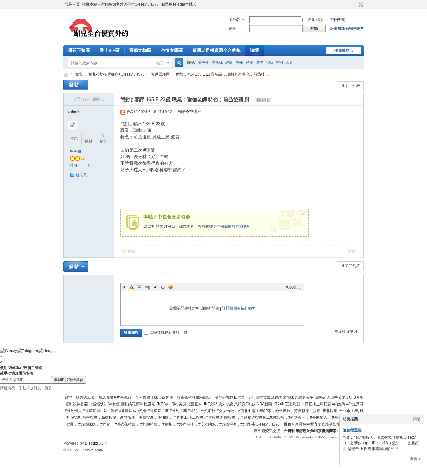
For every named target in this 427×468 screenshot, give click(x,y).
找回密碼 (337, 19)
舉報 (351, 251)
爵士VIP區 (110, 50)
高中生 (203, 62)
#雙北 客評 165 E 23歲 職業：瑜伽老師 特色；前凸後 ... (222, 74)
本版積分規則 (345, 331)
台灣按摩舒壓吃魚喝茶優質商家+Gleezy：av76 (324, 431)
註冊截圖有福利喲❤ (347, 28)
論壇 (254, 50)
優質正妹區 (79, 50)
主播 (239, 62)
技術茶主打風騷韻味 (194, 397)
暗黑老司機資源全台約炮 (217, 50)
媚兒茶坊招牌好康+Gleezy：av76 (116, 74)
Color (131, 287)
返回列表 (352, 85)
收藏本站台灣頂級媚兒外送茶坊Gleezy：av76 (120, 4)
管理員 (75, 151)
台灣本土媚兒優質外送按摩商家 (65, 74)
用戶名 (234, 19)
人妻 (289, 62)
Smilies (171, 287)
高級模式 (292, 287)
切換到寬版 (360, 4)
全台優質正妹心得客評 (154, 397)
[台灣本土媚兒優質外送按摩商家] (100, 41)
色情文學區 (172, 50)
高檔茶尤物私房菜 (230, 397)
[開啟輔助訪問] (354, 4)
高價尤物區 (140, 50)
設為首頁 (72, 4)
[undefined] (52, 352)
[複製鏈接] (262, 100)
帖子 (160, 63)
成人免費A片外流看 (115, 397)
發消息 (81, 175)
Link (147, 287)
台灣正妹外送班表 (80, 397)
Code (163, 287)
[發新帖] (75, 85)
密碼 (232, 28)
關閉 (416, 419)
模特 (259, 62)
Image (139, 287)
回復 (132, 251)
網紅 (229, 62)
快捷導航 (341, 50)
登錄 (159, 226)
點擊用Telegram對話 (178, 4)
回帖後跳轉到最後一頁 (168, 332)
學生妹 (217, 62)
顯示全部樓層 (189, 112)
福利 (279, 62)
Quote (155, 287)
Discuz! (91, 443)
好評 (249, 62)
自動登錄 (315, 19)
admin (73, 112)
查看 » (415, 458)
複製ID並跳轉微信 (68, 380)
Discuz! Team (93, 449)
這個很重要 (352, 430)
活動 (269, 62)
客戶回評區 (160, 74)
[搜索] (178, 63)
